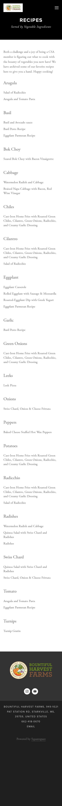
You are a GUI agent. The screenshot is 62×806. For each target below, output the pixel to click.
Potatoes (10, 446)
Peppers (9, 422)
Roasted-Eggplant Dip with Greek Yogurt (28, 300)
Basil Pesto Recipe (14, 129)
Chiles (8, 207)
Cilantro (10, 239)
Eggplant (10, 277)
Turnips (9, 621)
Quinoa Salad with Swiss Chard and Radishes (25, 535)
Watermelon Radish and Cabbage (23, 182)
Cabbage (10, 172)
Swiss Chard (13, 557)
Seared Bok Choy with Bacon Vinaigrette (28, 159)
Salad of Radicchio (14, 93)
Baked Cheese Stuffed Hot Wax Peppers (27, 432)
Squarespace (38, 739)
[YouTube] (35, 691)
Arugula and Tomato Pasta (19, 99)
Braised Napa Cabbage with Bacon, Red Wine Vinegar (27, 191)
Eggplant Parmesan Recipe (19, 135)
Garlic (8, 320)
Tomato (10, 591)
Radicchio (11, 478)
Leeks (8, 375)
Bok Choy (11, 149)
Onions (9, 399)
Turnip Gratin (11, 631)
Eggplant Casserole (14, 287)
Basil (7, 113)
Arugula (10, 83)
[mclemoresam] (27, 691)
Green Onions (15, 343)
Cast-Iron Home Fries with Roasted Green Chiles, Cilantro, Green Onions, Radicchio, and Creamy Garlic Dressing (29, 220)
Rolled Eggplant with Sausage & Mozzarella (29, 294)
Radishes (10, 516)
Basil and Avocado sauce (17, 122)
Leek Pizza (9, 385)
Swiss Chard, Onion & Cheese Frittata (26, 409)
